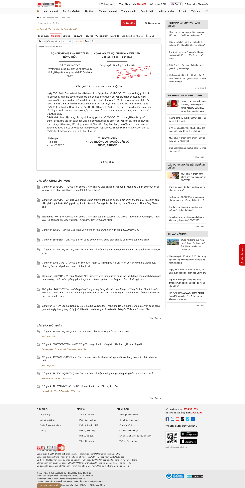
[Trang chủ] (38, 11)
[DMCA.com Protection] (195, 477)
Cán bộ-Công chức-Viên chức (66, 391)
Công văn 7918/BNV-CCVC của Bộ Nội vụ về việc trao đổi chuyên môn (80, 386)
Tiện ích (195, 11)
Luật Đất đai (80, 485)
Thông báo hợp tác (128, 441)
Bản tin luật (147, 11)
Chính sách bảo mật (128, 430)
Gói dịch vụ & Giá (158, 4)
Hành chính (47, 391)
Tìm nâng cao (154, 23)
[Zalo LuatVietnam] (172, 419)
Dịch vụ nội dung (87, 436)
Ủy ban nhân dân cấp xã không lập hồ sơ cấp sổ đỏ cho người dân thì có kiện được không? (187, 78)
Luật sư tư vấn (166, 11)
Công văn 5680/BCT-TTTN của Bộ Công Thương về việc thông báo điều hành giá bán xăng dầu (92, 344)
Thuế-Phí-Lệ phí (49, 378)
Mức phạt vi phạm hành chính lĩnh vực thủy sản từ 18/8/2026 (193, 177)
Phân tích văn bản (87, 420)
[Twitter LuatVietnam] (188, 419)
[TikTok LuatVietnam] (182, 419)
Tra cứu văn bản (71, 11)
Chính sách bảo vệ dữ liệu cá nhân (135, 436)
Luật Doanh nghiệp (64, 485)
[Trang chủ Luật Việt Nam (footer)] (51, 451)
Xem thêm (155, 318)
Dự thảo (89, 11)
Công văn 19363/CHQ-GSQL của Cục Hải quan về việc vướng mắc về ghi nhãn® (85, 331)
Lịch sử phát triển (47, 420)
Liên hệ (42, 430)
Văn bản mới (51, 11)
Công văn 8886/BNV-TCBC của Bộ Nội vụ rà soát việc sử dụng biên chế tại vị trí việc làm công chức (95, 239)
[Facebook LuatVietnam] (167, 419)
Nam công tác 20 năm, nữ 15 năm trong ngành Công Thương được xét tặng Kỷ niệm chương (187, 259)
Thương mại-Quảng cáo (66, 349)
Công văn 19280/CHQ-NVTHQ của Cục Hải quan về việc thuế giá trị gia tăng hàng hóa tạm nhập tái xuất (97, 373)
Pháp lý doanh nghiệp (89, 425)
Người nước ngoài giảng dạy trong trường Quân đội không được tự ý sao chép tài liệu (187, 282)
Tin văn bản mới (108, 11)
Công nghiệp (47, 349)
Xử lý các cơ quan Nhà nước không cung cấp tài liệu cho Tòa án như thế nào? (186, 55)
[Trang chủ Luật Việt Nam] (49, 4)
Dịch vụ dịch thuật (87, 430)
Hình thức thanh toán (129, 420)
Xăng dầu (82, 349)
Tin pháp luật (128, 11)
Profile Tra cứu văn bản (50, 425)
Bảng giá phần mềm (128, 414)
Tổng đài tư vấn (86, 441)
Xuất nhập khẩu (49, 336)
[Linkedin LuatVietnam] (193, 419)
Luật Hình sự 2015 (96, 485)
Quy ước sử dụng (127, 425)
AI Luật (183, 11)
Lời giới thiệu (45, 414)
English (178, 4)
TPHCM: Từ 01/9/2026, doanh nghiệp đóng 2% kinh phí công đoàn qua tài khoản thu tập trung (186, 296)
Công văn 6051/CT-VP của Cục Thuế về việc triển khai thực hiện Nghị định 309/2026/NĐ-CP (91, 229)
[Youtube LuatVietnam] (177, 419)
